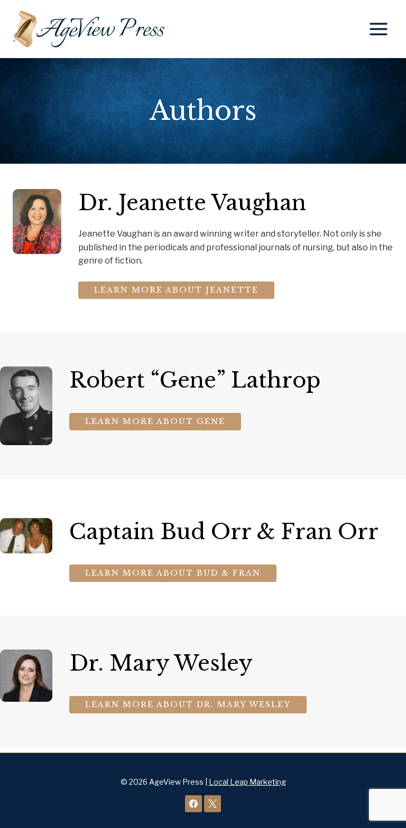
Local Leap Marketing (247, 781)
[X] (212, 803)
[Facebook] (193, 803)
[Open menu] (378, 28)
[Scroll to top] (380, 786)
